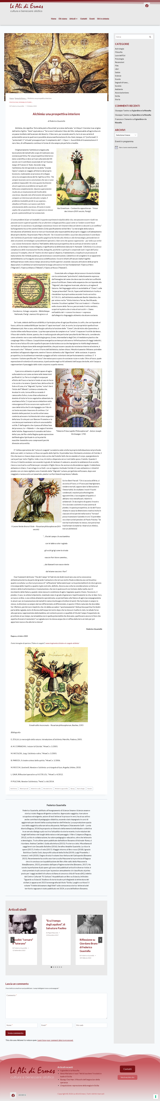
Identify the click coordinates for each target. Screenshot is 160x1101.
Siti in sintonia (103, 19)
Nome (9, 1025)
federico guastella (61, 789)
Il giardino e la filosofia (141, 110)
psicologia (81, 789)
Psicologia (14, 102)
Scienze (118, 76)
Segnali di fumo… (122, 82)
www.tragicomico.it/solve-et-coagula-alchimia (62, 643)
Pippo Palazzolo (53, 933)
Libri (117, 69)
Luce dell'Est (120, 55)
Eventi (92, 19)
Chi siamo (63, 19)
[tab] (51, 967)
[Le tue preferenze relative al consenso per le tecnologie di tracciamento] (155, 1096)
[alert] (134, 147)
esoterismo (47, 789)
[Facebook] (13, 1095)
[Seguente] (100, 940)
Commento (11, 995)
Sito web (79, 1025)
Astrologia (119, 49)
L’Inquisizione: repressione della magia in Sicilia (79, 1085)
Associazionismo (122, 92)
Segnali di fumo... (25, 102)
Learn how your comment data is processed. (55, 1040)
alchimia (13, 789)
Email (44, 1025)
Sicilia (117, 96)
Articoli (73, 19)
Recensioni (119, 62)
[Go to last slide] (12, 940)
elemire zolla (36, 789)
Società (118, 86)
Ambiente (119, 89)
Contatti (83, 19)
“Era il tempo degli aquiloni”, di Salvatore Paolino (56, 924)
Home (53, 19)
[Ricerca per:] (134, 37)
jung (72, 789)
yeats (90, 789)
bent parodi (24, 789)
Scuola (117, 79)
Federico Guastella (17, 106)
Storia (117, 99)
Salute (117, 72)
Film (116, 65)
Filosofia (118, 52)
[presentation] (22, 924)
